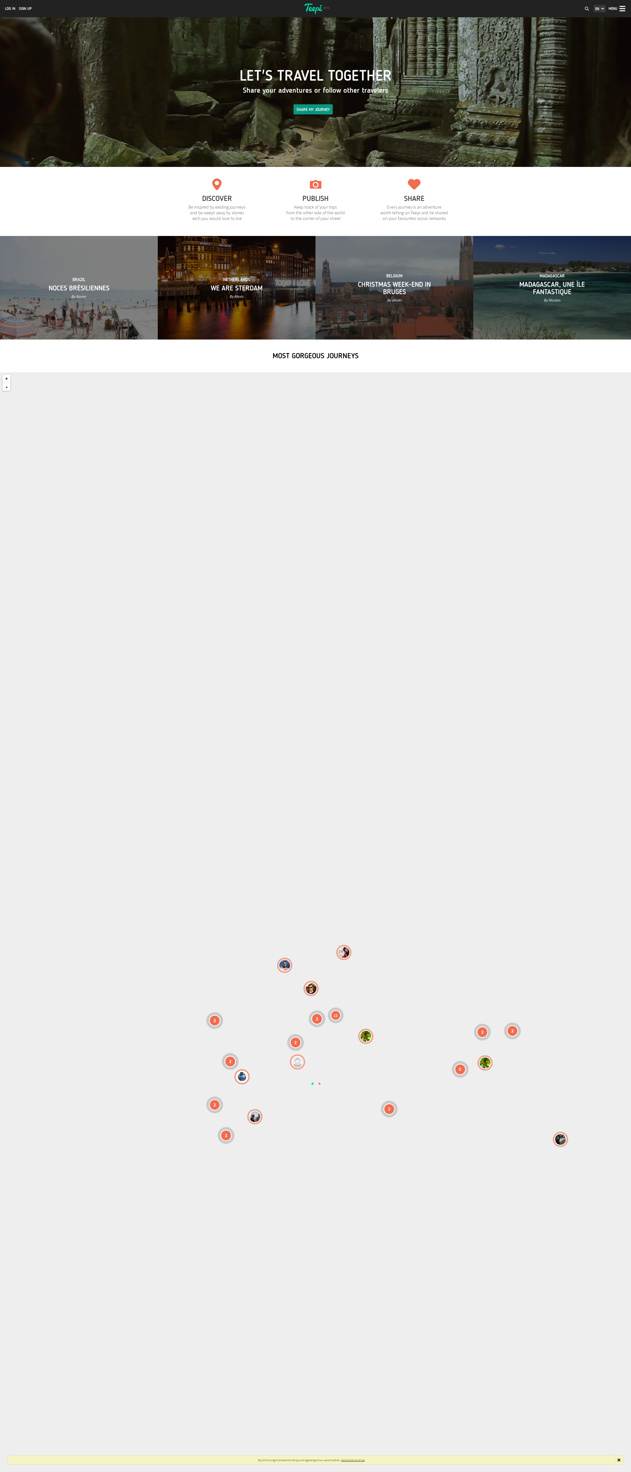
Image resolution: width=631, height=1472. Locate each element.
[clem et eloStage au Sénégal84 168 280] (297, 1062)
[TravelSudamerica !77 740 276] (242, 1077)
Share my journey (313, 109)
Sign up (25, 8)
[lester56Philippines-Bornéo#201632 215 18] (485, 1063)
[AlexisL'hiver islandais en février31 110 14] (285, 965)
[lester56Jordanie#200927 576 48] (366, 1036)
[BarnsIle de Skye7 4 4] (311, 988)
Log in (10, 8)
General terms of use (353, 1460)
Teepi (315, 8)
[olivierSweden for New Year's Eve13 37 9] (344, 952)
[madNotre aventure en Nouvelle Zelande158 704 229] (560, 1139)
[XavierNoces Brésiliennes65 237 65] (255, 1117)
